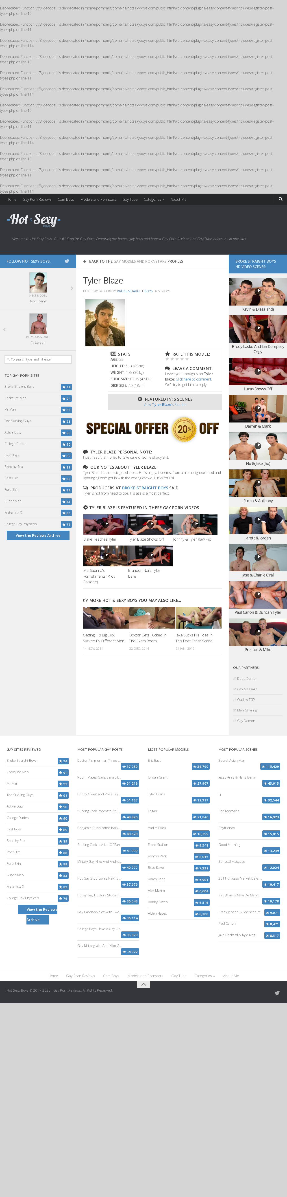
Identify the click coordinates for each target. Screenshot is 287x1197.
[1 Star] (167, 359)
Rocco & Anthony (258, 500)
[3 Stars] (177, 359)
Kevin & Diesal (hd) (258, 309)
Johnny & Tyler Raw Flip (192, 539)
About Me (179, 199)
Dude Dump (246, 678)
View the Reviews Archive (38, 535)
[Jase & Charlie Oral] (258, 558)
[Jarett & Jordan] (258, 520)
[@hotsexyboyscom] (67, 261)
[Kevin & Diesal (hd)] (258, 292)
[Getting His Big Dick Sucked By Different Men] (106, 618)
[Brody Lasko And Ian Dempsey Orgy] (258, 329)
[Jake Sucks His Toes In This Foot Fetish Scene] (199, 618)
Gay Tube (130, 199)
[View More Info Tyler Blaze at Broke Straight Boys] (105, 323)
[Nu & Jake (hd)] (258, 446)
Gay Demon (246, 720)
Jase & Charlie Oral (258, 575)
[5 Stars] (187, 359)
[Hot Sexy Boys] (34, 221)
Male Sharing (247, 710)
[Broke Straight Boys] (152, 443)
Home (11, 199)
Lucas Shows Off (258, 389)
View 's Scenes (165, 404)
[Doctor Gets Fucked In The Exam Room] (152, 618)
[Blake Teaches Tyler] (105, 524)
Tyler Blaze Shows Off (146, 539)
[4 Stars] (182, 359)
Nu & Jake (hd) (258, 463)
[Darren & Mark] (258, 408)
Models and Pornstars (98, 199)
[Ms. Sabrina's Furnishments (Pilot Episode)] (105, 556)
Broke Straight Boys (135, 291)
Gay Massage (247, 689)
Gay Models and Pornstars (140, 261)
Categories (152, 199)
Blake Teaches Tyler (99, 539)
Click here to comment (193, 379)
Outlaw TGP (246, 699)
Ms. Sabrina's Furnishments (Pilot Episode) (99, 576)
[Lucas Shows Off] (258, 371)
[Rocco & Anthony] (258, 483)
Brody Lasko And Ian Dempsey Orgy (258, 349)
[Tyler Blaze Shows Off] (150, 524)
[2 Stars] (172, 359)
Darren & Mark (258, 426)
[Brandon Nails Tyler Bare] (150, 556)
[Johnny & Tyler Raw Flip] (195, 524)
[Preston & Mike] (258, 632)
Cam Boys (66, 199)
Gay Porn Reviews (37, 199)
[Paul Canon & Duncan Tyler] (258, 595)
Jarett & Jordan (258, 538)
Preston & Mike (258, 649)
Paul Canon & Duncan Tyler (258, 612)
